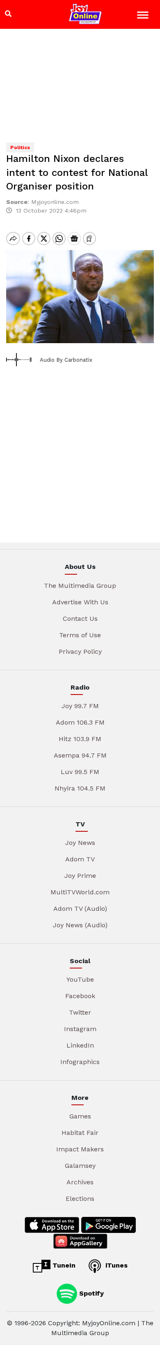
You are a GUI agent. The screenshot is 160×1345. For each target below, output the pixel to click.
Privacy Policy (80, 651)
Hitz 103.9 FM (80, 739)
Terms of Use (80, 635)
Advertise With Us (80, 602)
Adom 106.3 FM (80, 722)
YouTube (80, 979)
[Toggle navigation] (144, 16)
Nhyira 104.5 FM (80, 788)
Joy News (80, 843)
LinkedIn (80, 1045)
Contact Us (80, 618)
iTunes (115, 1265)
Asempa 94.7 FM (80, 755)
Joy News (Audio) (80, 925)
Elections (80, 1198)
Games (80, 1116)
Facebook (80, 996)
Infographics (80, 1062)
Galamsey (80, 1166)
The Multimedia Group (80, 585)
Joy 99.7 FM (80, 706)
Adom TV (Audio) (80, 908)
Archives (80, 1182)
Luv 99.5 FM (80, 772)
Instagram (80, 1029)
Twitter (80, 1012)
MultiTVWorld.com (80, 892)
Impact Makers (80, 1149)
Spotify (90, 1293)
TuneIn (62, 1265)
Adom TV (80, 859)
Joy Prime (80, 876)
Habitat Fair (80, 1133)
